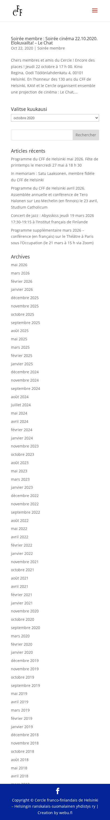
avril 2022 (19, 536)
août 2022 (20, 520)
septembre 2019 (25, 685)
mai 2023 (19, 470)
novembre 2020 (25, 611)
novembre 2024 (25, 380)
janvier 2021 (22, 602)
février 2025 (21, 355)
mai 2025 (19, 338)
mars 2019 (20, 710)
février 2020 (21, 644)
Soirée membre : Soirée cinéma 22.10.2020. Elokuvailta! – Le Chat (54, 41)
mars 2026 (20, 273)
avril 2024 (19, 421)
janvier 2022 (22, 553)
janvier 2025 (22, 363)
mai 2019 (19, 693)
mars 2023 (20, 479)
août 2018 (20, 759)
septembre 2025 (25, 322)
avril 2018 (19, 775)
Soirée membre (51, 48)
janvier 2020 (22, 652)
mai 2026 (19, 264)
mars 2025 (20, 347)
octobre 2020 (22, 619)
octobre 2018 (22, 751)
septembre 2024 (25, 388)
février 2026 (21, 281)
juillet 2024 (21, 404)
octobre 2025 (22, 314)
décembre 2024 (25, 371)
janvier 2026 (22, 289)
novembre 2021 (25, 561)
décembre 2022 (25, 495)
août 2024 (20, 396)
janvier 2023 (22, 487)
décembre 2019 (25, 660)
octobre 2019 (22, 677)
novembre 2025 (25, 306)
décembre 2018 (25, 734)
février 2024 (21, 429)
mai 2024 (19, 413)
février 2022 (21, 545)
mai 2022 (19, 528)
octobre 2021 (22, 569)
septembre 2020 (25, 627)
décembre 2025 (25, 297)
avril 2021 (19, 586)
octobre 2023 (22, 454)
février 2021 (21, 594)
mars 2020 (20, 635)
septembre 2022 (25, 512)
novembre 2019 (25, 668)
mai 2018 (19, 767)
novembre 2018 (25, 743)
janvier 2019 (22, 726)
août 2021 (20, 578)
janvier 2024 (22, 438)
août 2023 (20, 462)
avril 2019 (19, 701)
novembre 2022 (25, 503)
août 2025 (20, 330)
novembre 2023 (25, 446)
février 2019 (21, 718)
